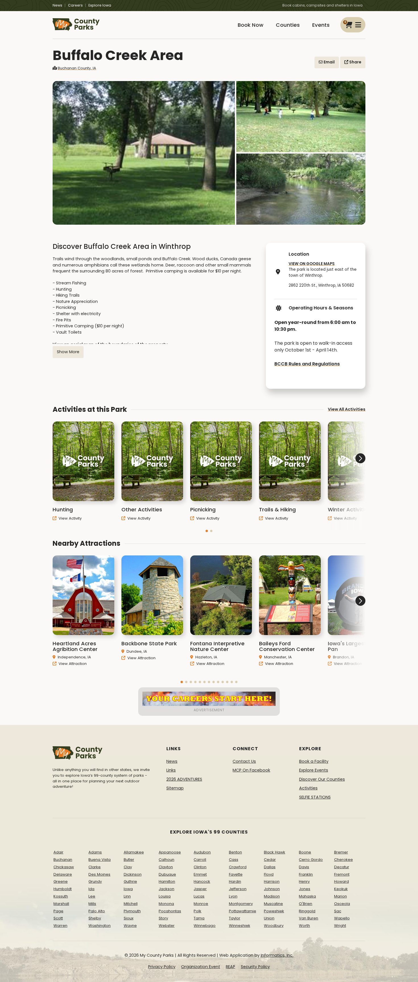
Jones (304, 889)
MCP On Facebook (251, 770)
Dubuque (167, 874)
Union (269, 918)
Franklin (306, 874)
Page (58, 911)
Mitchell (131, 903)
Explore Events (313, 770)
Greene (60, 881)
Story (163, 918)
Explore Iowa (99, 5)
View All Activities (346, 409)
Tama (199, 918)
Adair (58, 852)
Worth (304, 925)
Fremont (341, 874)
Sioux (128, 918)
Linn (127, 896)
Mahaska (307, 896)
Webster (167, 925)
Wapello (342, 918)
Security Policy (255, 966)
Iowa (128, 889)
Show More (68, 352)
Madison (272, 896)
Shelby (94, 918)
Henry (304, 881)
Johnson (272, 889)
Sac (337, 911)
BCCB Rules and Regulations (307, 364)
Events (321, 24)
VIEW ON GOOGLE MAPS (312, 263)
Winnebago (205, 925)
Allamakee (134, 852)
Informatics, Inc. (277, 955)
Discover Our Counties (322, 779)
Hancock (202, 881)
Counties (288, 24)
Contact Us (244, 761)
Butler (129, 859)
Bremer (341, 852)
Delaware (62, 874)
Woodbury (274, 925)
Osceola (342, 903)
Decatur (341, 867)
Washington (99, 925)
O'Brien (305, 903)
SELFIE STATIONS (315, 797)
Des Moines (99, 874)
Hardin (235, 881)
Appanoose (170, 852)
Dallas (270, 867)
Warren (60, 925)
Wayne (130, 925)
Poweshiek (274, 911)
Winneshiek (239, 925)
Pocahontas (170, 911)
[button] (207, 531)
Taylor (234, 918)
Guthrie (130, 881)
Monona (166, 903)
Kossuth (60, 896)
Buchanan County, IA (77, 68)
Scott (58, 918)
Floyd (269, 874)
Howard (341, 881)
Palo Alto (96, 911)
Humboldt (62, 889)
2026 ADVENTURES (184, 779)
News (57, 5)
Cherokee (343, 859)
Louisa (165, 896)
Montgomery (241, 903)
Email (329, 62)
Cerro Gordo (311, 859)
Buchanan (62, 859)
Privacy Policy (161, 966)
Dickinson (133, 874)
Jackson (166, 889)
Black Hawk (274, 852)
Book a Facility (313, 761)
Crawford (238, 867)
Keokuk (341, 889)
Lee (91, 896)
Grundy (95, 881)
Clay (128, 867)
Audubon (202, 852)
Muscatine (273, 903)
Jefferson (238, 889)
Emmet (200, 874)
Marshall (61, 903)
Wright (340, 925)
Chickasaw (63, 867)
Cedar (270, 859)
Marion (340, 896)
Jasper (200, 889)
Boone (305, 852)
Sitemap (175, 788)
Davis (304, 867)
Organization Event (200, 966)
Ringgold (307, 911)
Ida (91, 889)
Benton (235, 852)
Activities (308, 788)
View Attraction (72, 663)
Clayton (166, 867)
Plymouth (132, 911)
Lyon (233, 896)
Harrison (272, 881)
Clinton (200, 867)
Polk (197, 911)
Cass (233, 859)
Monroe (201, 903)
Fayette (236, 874)
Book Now (250, 24)
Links (171, 770)
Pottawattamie (242, 911)
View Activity (69, 518)
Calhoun (166, 859)
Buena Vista (99, 859)
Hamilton (167, 881)
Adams (95, 852)
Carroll (200, 859)
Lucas (199, 896)
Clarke (94, 867)
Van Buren (308, 918)
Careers (75, 5)
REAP (230, 966)
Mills (92, 903)
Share (354, 62)
